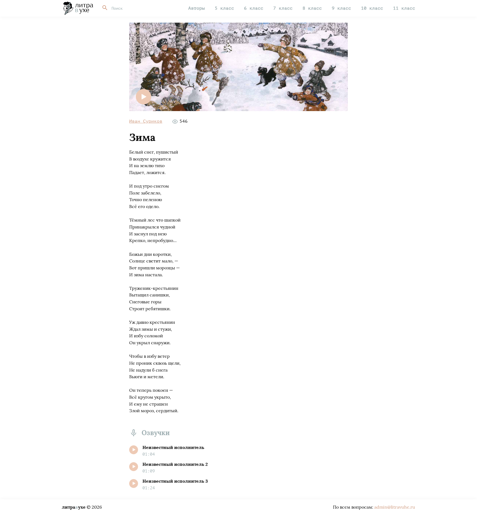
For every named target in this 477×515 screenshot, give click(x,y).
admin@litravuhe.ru (394, 507)
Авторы (196, 8)
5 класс (224, 8)
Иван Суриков (145, 121)
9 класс (341, 8)
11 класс (404, 8)
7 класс (283, 8)
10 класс (372, 8)
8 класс (312, 8)
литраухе (74, 507)
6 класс (253, 8)
